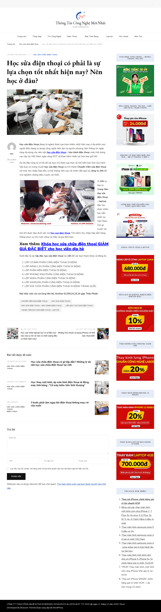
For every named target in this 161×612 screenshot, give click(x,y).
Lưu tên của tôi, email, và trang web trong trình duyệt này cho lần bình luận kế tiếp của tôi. (49, 468)
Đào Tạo (138, 36)
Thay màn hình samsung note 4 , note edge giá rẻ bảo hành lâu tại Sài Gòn (137, 547)
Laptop (109, 36)
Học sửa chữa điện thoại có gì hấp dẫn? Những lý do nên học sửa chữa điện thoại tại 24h (61, 363)
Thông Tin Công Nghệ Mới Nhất (81, 22)
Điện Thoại (72, 36)
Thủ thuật (123, 36)
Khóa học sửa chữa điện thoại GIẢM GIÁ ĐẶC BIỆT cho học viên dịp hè (64, 246)
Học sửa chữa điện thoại (45, 55)
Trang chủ (21, 36)
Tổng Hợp (37, 36)
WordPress (58, 607)
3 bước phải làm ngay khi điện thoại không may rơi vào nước (60, 404)
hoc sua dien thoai (61, 301)
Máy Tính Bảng (91, 36)
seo (11, 154)
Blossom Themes (28, 607)
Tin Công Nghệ (54, 36)
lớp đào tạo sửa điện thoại (79, 306)
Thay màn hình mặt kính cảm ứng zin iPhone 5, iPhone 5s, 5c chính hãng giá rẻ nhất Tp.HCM (137, 559)
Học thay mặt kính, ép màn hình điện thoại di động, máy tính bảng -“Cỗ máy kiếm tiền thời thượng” (60, 384)
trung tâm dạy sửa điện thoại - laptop (40, 310)
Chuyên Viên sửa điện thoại (34, 301)
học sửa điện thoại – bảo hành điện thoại (41, 306)
